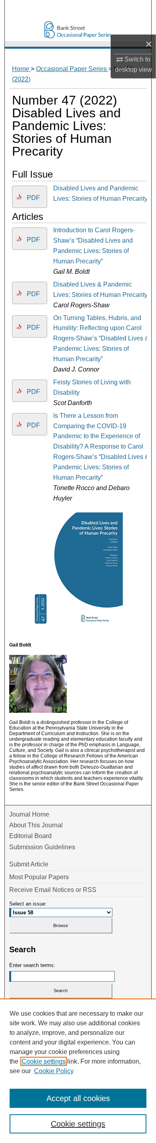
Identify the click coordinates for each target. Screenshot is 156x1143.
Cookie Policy (54, 1071)
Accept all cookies (78, 1098)
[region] (78, 1071)
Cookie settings (44, 1061)
